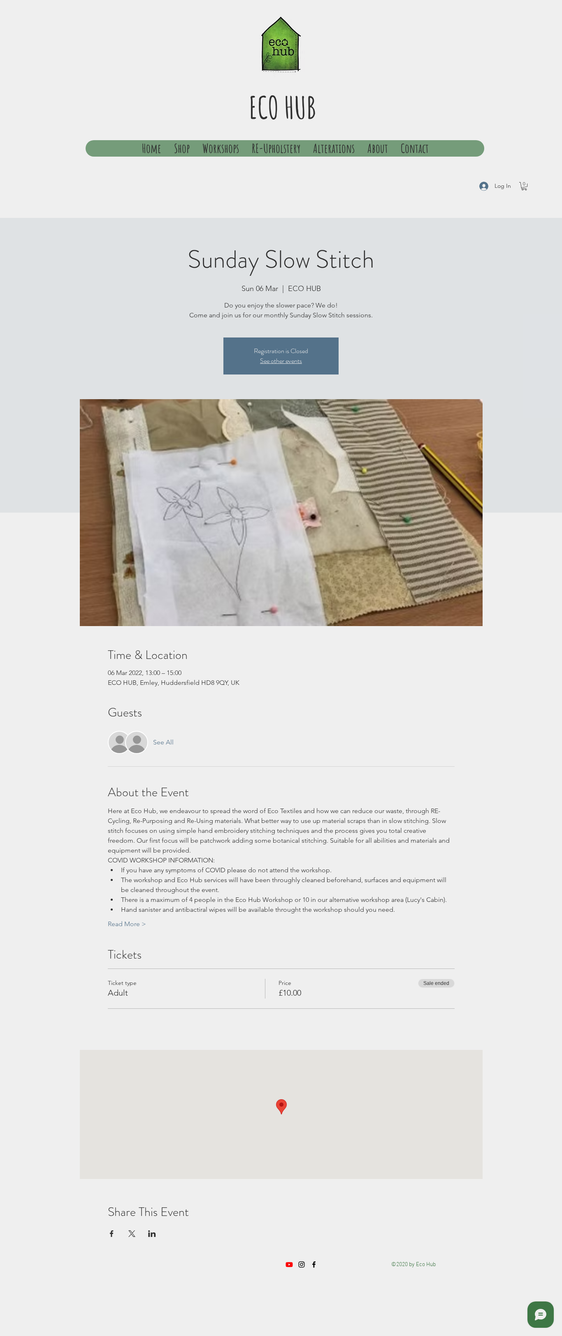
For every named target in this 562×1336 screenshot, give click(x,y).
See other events (281, 360)
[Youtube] (289, 1264)
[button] (524, 186)
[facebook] (314, 1264)
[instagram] (301, 1264)
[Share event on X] (132, 1233)
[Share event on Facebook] (112, 1233)
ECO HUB (282, 107)
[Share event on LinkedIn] (152, 1233)
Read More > (127, 924)
